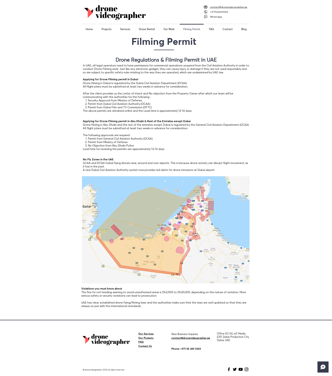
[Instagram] (246, 369)
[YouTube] (240, 369)
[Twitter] (234, 369)
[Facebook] (228, 369)
